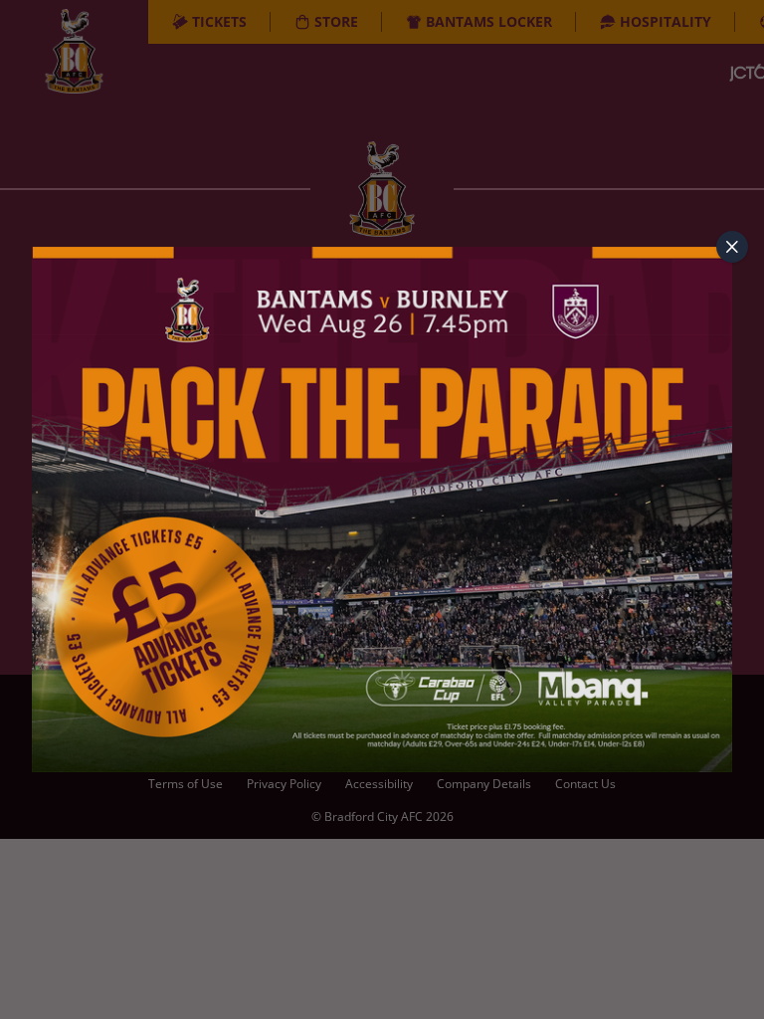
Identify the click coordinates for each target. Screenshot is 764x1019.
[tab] (732, 247)
